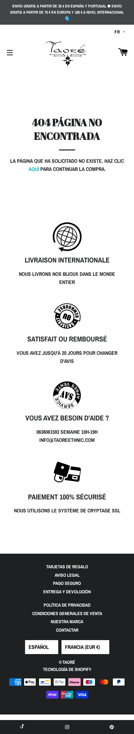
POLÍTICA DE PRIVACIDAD (67, 605)
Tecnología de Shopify (67, 669)
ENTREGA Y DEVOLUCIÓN (67, 592)
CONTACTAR (67, 630)
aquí (34, 169)
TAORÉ (68, 662)
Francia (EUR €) (82, 646)
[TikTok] (22, 727)
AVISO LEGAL (67, 575)
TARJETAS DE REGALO (67, 567)
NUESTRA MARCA (67, 622)
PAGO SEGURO (67, 583)
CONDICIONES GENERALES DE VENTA (67, 613)
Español (39, 646)
